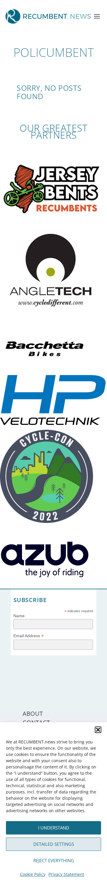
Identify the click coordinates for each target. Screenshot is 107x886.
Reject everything (53, 860)
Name (19, 615)
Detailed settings (53, 844)
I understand (53, 828)
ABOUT (33, 714)
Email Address (28, 636)
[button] (98, 730)
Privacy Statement (66, 874)
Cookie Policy (32, 874)
